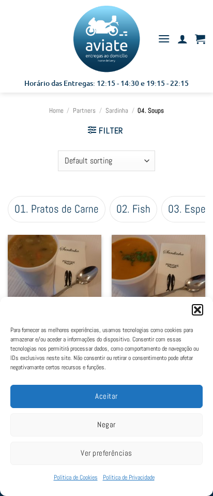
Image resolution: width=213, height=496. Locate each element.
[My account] (182, 38)
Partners (84, 110)
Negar (106, 424)
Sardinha (116, 110)
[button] (197, 310)
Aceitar (106, 396)
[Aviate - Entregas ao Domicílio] (106, 39)
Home (56, 110)
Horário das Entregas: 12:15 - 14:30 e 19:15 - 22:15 (106, 83)
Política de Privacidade (129, 477)
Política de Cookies (76, 477)
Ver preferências (106, 453)
